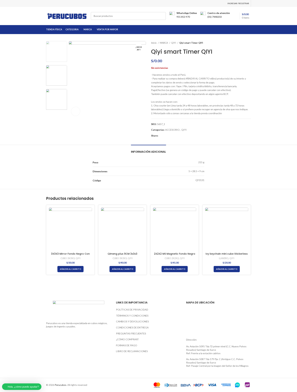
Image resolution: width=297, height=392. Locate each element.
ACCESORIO (172, 129)
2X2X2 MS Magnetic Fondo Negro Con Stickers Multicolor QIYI (174, 255)
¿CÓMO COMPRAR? (127, 339)
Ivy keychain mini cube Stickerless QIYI (227, 255)
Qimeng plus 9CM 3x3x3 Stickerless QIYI (122, 255)
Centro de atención (218, 13)
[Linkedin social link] (173, 135)
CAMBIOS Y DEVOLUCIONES (132, 321)
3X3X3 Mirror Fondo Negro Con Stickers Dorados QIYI (70, 255)
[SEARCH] (162, 16)
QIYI (174, 42)
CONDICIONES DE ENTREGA (132, 327)
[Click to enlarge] (75, 111)
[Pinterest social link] (169, 135)
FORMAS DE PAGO (126, 345)
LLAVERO (223, 258)
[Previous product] (242, 43)
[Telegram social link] (177, 135)
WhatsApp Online (187, 13)
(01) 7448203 (214, 16)
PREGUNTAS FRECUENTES (131, 333)
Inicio (154, 42)
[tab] (148, 150)
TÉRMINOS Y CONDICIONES (132, 315)
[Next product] (249, 43)
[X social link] (165, 135)
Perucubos (60, 384)
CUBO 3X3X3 (67, 258)
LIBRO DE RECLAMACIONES (132, 351)
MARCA (164, 42)
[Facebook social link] (161, 135)
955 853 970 (183, 16)
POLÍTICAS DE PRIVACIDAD (132, 309)
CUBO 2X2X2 (172, 258)
